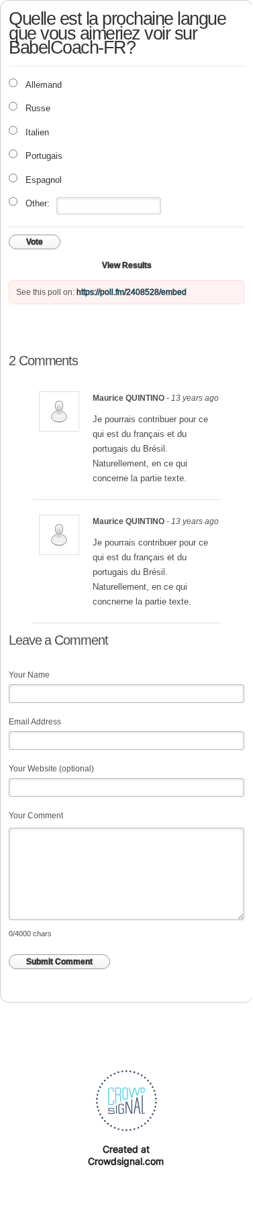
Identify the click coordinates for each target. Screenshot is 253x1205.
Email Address (35, 721)
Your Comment (36, 815)
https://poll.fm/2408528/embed (132, 292)
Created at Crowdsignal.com (126, 1155)
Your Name (29, 675)
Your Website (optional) (51, 768)
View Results (127, 265)
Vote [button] (34, 242)
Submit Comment (59, 961)
